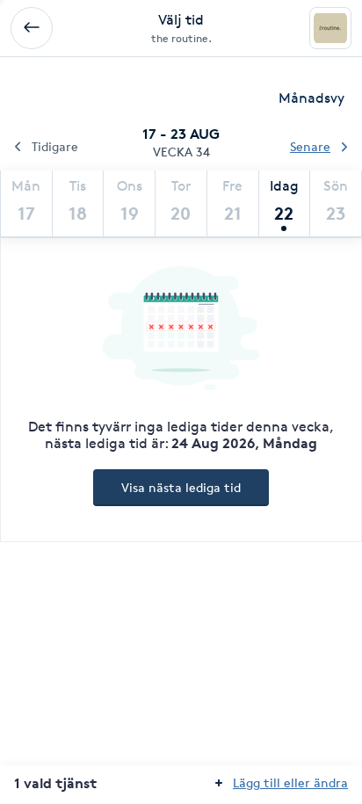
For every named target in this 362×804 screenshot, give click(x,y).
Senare (310, 146)
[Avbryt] (32, 28)
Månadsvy (311, 98)
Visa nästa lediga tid (181, 487)
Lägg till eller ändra (290, 782)
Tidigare (55, 146)
